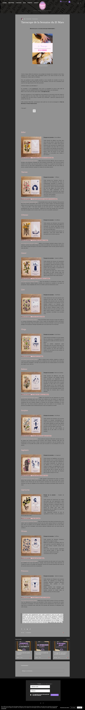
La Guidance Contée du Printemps (42, 653)
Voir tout (68, 639)
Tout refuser (73, 707)
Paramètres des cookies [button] (64, 707)
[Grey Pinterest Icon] (80, 3)
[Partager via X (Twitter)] (24, 629)
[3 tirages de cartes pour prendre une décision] (61, 646)
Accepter (79, 707)
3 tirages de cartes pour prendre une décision (60, 653)
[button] (11, 3)
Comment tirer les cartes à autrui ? (23, 653)
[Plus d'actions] (63, 19)
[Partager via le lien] (30, 629)
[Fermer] (83, 707)
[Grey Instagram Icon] (78, 3)
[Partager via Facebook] (21, 629)
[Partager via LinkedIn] (27, 629)
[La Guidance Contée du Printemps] (42, 646)
